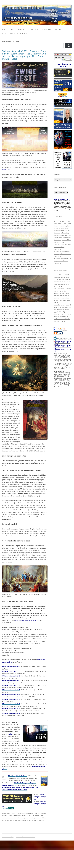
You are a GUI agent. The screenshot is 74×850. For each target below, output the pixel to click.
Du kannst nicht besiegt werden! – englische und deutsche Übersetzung (62, 254)
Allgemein (31, 813)
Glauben (10, 816)
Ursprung (17, 820)
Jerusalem (31, 818)
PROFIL (12, 29)
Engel (42, 816)
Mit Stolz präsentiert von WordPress (25, 837)
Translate (69, 60)
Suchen (56, 42)
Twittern (5, 809)
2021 (30, 816)
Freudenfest (12, 818)
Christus (37, 816)
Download (41, 813)
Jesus (36, 818)
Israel (26, 818)
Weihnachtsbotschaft (35, 820)
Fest (7, 818)
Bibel (35, 813)
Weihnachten (24, 820)
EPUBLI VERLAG (46, 29)
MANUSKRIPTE (59, 29)
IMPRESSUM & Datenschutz (18, 33)
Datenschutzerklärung (8, 837)
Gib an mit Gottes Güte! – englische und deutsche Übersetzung (62, 247)
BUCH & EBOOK (22, 29)
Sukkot (7, 820)
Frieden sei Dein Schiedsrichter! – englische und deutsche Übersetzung (62, 261)
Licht (39, 818)
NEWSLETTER (34, 29)
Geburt (19, 818)
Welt (42, 820)
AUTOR (4, 33)
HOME (4, 29)
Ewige (4, 818)
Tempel (12, 820)
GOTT (22, 818)
